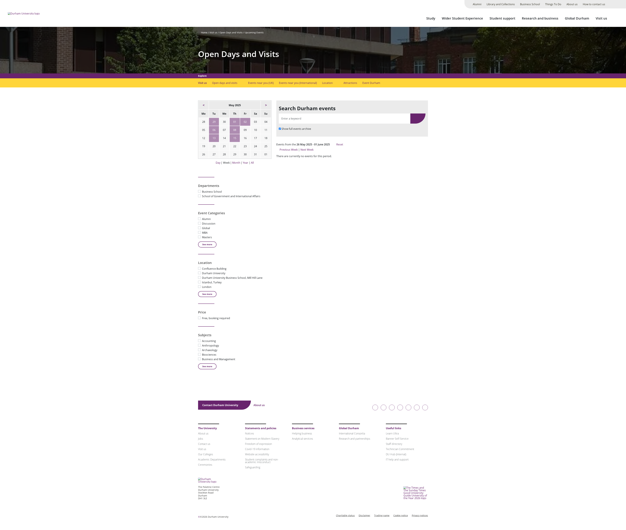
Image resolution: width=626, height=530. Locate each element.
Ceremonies (205, 464)
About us (572, 4)
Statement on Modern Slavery (262, 438)
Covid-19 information (257, 449)
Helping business (302, 433)
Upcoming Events (254, 32)
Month (236, 162)
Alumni (477, 4)
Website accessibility (257, 454)
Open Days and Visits (231, 32)
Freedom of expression (258, 444)
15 (234, 138)
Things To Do (553, 4)
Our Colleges (205, 454)
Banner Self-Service (397, 438)
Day (218, 162)
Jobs (200, 438)
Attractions (350, 83)
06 (214, 130)
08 (234, 130)
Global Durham (577, 18)
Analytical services (302, 438)
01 (234, 122)
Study (430, 18)
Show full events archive (296, 128)
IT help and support (397, 459)
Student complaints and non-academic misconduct (261, 461)
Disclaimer (364, 515)
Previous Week (288, 149)
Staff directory (394, 444)
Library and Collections (501, 4)
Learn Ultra (392, 433)
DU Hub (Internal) (396, 454)
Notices (249, 433)
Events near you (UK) (261, 83)
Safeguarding (252, 467)
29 (214, 122)
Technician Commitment (400, 449)
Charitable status (345, 515)
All (252, 162)
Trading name (381, 515)
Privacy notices (420, 515)
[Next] (266, 105)
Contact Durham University (220, 405)
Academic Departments (211, 459)
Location (327, 83)
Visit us (601, 18)
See (207, 244)
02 (245, 122)
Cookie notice (400, 515)
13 (214, 138)
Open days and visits (224, 83)
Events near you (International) (298, 83)
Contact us (204, 444)
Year (245, 162)
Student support (502, 18)
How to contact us (594, 4)
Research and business (540, 18)
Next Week (307, 149)
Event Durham (371, 83)
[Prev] (204, 105)
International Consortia (352, 433)
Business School (530, 4)
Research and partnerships (354, 438)
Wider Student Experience (462, 18)
